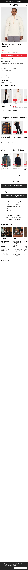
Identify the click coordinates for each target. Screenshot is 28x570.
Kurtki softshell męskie (14, 219)
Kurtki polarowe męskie (14, 215)
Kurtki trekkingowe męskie (14, 206)
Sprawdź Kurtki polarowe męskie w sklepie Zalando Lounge (14, 196)
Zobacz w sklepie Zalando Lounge (14, 55)
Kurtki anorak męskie (14, 204)
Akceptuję (21, 567)
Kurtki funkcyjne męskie (14, 211)
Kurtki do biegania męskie (14, 208)
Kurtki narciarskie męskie (14, 213)
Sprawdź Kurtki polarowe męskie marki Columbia (14, 186)
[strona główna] (14, 5)
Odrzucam (7, 567)
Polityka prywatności (11, 565)
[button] (13, 2)
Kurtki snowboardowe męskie (14, 217)
